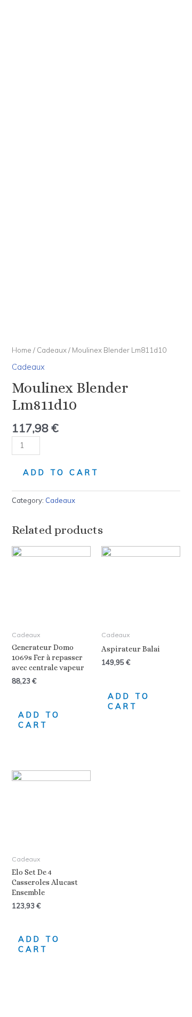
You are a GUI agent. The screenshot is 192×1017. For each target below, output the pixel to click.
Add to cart (61, 472)
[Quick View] (22, 695)
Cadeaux (52, 350)
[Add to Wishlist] (70, 449)
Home (21, 350)
